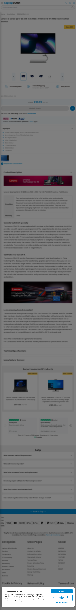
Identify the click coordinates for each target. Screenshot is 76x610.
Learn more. (36, 601)
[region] (38, 597)
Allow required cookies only (61, 598)
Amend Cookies (62, 603)
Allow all (62, 591)
